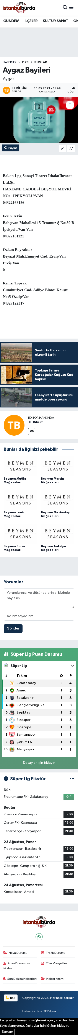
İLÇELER (31, 21)
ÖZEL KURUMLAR (34, 62)
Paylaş (12, 147)
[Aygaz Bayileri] (39, 120)
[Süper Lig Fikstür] (72, 779)
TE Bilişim (49, 1011)
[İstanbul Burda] (19, 8)
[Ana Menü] (71, 8)
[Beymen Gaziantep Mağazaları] (58, 499)
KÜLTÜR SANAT (55, 21)
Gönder (13, 628)
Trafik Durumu (55, 952)
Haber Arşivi (54, 978)
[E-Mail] (31, 431)
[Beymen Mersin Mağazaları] (58, 466)
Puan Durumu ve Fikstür (17, 966)
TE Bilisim (35, 422)
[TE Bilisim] (14, 425)
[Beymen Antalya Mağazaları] (58, 533)
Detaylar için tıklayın (39, 763)
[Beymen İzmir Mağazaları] (20, 499)
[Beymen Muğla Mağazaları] (20, 466)
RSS (12, 997)
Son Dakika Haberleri (22, 978)
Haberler (9, 62)
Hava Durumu (18, 952)
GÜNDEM (11, 21)
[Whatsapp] (39, 936)
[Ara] (65, 8)
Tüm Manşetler (56, 963)
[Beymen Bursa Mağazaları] (20, 533)
